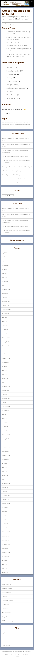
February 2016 (6, 483)
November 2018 (6, 350)
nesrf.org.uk (10, 91)
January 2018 (5, 390)
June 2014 (4, 564)
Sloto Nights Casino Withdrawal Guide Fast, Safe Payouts (17, 167)
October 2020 (5, 257)
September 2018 (6, 358)
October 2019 (5, 305)
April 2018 (5, 378)
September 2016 (6, 455)
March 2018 (5, 382)
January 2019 (5, 342)
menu (32, 1)
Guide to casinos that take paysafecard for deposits (15, 157)
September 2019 (6, 309)
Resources (29, 654)
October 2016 (5, 451)
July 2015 (4, 512)
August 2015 (5, 508)
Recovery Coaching (12, 81)
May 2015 (4, 520)
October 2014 (5, 548)
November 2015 (6, 495)
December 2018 (6, 346)
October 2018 (5, 354)
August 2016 (5, 459)
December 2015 (6, 491)
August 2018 (5, 362)
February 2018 (6, 386)
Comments (6, 641)
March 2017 (5, 431)
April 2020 (5, 281)
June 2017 (4, 418)
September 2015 (6, 503)
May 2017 (4, 423)
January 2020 (5, 293)
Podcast (7, 654)
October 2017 (5, 402)
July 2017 (4, 414)
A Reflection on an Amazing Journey (11, 171)
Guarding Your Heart (9, 124)
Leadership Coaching (13, 71)
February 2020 (6, 289)
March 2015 (5, 528)
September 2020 (6, 261)
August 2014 (5, 556)
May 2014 (4, 568)
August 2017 (5, 410)
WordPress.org (6, 645)
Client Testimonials (15, 654)
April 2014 (5, 572)
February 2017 (6, 435)
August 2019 (5, 313)
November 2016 (6, 447)
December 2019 (6, 297)
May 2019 (4, 325)
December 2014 (6, 540)
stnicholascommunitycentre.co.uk (16, 88)
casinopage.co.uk (12, 85)
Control (20, 122)
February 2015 (6, 532)
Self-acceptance (22, 124)
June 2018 (4, 370)
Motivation (17, 124)
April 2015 (5, 524)
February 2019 (6, 338)
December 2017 (6, 394)
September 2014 (6, 552)
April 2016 (5, 475)
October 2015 (5, 499)
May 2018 (4, 374)
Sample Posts (10, 67)
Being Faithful (5, 122)
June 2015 (4, 516)
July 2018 (4, 366)
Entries (5, 637)
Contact (17, 656)
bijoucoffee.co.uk (12, 95)
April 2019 (5, 330)
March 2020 (5, 285)
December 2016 (6, 443)
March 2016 (5, 479)
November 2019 (6, 301)
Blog (4, 654)
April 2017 (5, 427)
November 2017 (6, 398)
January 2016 (5, 487)
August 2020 (5, 265)
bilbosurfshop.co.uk (12, 98)
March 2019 (5, 334)
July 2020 (4, 269)
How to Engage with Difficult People (11, 175)
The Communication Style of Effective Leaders (14, 179)
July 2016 (4, 463)
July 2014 (4, 560)
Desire (24, 122)
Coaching (9, 78)
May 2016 (4, 471)
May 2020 (4, 277)
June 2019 (4, 321)
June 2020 (4, 273)
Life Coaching (11, 74)
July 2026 (4, 253)
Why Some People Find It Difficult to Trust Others (15, 183)
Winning (28, 124)
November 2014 (6, 544)
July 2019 (4, 317)
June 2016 (4, 467)
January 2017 (5, 439)
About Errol (23, 654)
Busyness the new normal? (13, 122)
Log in (3, 633)
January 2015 (5, 536)
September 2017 (6, 406)
